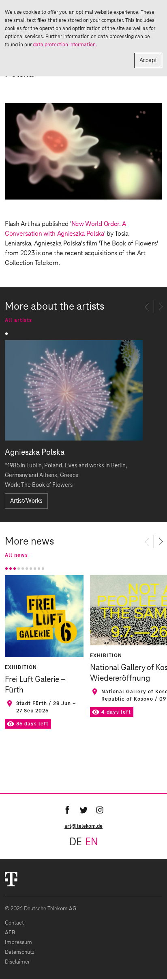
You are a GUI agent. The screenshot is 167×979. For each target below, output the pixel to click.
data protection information (64, 45)
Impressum (18, 943)
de (75, 842)
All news (16, 555)
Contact (14, 923)
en (91, 842)
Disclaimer (17, 962)
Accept (148, 60)
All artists (18, 320)
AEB (10, 933)
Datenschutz (19, 952)
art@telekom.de (83, 826)
